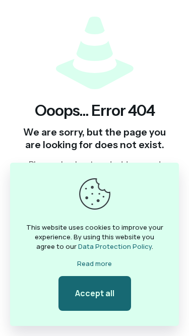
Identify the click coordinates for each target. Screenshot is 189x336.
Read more (94, 263)
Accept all (94, 293)
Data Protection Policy (115, 246)
